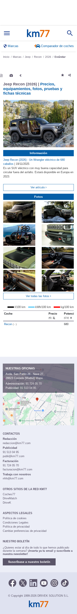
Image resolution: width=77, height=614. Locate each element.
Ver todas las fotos (38, 296)
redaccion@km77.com (17, 443)
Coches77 (9, 494)
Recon (10, 324)
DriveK (7, 502)
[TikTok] (65, 582)
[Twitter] (23, 582)
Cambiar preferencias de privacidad (24, 530)
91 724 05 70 (34, 383)
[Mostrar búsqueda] (70, 33)
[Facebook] (12, 582)
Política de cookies (15, 518)
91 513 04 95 (28, 388)
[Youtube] (44, 582)
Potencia (70, 315)
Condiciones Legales (15, 522)
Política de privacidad (16, 526)
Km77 (38, 33)
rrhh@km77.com (13, 478)
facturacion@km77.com (17, 469)
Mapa (39, 378)
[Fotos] (11, 75)
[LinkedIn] (33, 582)
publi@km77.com (13, 456)
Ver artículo (38, 187)
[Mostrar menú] (7, 33)
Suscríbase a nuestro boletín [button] (29, 561)
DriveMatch (10, 498)
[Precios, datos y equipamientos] (20, 75)
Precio (53, 315)
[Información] (1, 75)
